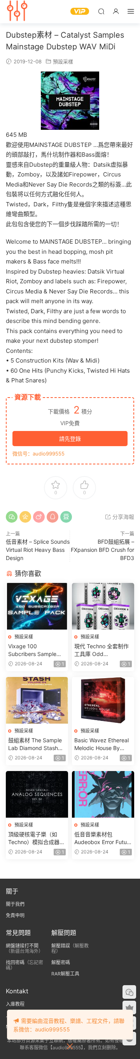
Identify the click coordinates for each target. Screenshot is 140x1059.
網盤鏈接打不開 (22, 946)
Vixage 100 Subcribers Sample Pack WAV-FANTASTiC (36, 650)
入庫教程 (15, 1004)
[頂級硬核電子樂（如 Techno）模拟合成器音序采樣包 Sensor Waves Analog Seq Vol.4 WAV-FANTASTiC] (37, 794)
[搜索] (101, 11)
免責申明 (15, 915)
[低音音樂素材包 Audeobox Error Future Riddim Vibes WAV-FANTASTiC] (103, 794)
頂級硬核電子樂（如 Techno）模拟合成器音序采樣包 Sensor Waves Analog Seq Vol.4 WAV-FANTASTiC (36, 838)
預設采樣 (63, 61)
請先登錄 (70, 438)
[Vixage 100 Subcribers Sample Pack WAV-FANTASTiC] (37, 606)
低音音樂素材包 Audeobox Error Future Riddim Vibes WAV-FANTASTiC (103, 838)
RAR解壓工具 (65, 974)
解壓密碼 (60, 962)
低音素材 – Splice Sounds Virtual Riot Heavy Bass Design (38, 549)
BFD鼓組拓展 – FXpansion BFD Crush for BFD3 (102, 549)
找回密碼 (15, 962)
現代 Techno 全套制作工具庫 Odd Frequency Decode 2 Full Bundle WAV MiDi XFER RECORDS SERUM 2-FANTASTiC (101, 650)
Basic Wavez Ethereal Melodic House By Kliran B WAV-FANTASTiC (101, 744)
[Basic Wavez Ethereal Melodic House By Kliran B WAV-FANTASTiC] (103, 700)
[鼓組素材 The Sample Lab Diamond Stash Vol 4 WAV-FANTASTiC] (37, 700)
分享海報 (122, 516)
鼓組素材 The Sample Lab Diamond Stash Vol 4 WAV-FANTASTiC (36, 744)
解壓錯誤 (60, 946)
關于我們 (15, 904)
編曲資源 (17, 11)
